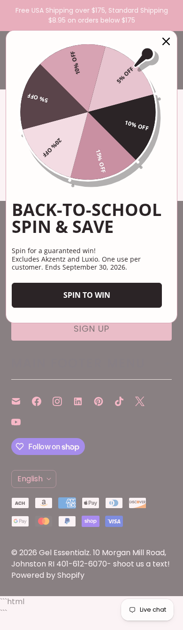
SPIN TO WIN (86, 295)
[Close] (166, 41)
